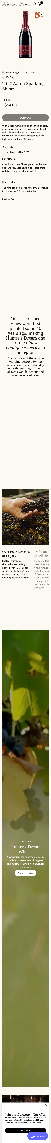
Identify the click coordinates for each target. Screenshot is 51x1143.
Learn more (25, 1130)
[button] (34, 4)
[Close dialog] (46, 1105)
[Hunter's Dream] (16, 4)
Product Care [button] (8, 199)
